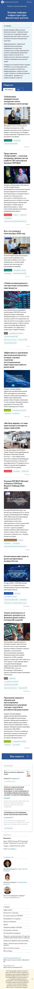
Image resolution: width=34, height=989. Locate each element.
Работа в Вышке (7, 951)
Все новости (17, 756)
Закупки (5, 924)
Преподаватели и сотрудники (12, 918)
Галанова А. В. (16, 778)
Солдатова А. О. (8, 817)
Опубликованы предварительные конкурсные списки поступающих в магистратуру (16, 100)
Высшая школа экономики (11, 2)
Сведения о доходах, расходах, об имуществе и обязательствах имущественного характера (16, 936)
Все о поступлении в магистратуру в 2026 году (14, 232)
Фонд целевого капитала (10, 930)
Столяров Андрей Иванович (11, 897)
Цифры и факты (7, 910)
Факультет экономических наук (17, 6)
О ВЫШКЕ (6, 907)
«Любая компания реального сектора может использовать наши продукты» (16, 285)
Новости (8, 85)
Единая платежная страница (11, 948)
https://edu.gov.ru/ (8, 965)
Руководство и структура (10, 913)
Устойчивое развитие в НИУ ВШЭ (13, 915)
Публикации (8, 766)
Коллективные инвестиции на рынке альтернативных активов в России (16, 558)
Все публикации (9, 828)
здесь (27, 976)
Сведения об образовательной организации (16, 940)
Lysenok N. (7, 798)
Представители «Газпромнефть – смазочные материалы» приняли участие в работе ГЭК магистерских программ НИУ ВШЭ (16, 158)
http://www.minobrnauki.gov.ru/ (12, 958)
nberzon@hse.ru (11, 849)
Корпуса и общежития (9, 921)
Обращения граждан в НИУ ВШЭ (12, 927)
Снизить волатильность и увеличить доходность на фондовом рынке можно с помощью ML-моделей (14, 616)
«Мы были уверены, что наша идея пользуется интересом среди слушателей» (16, 425)
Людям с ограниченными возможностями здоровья (15, 944)
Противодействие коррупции (11, 933)
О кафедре (7, 26)
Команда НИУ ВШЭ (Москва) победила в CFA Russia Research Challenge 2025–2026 (16, 484)
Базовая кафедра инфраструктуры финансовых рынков (17, 15)
